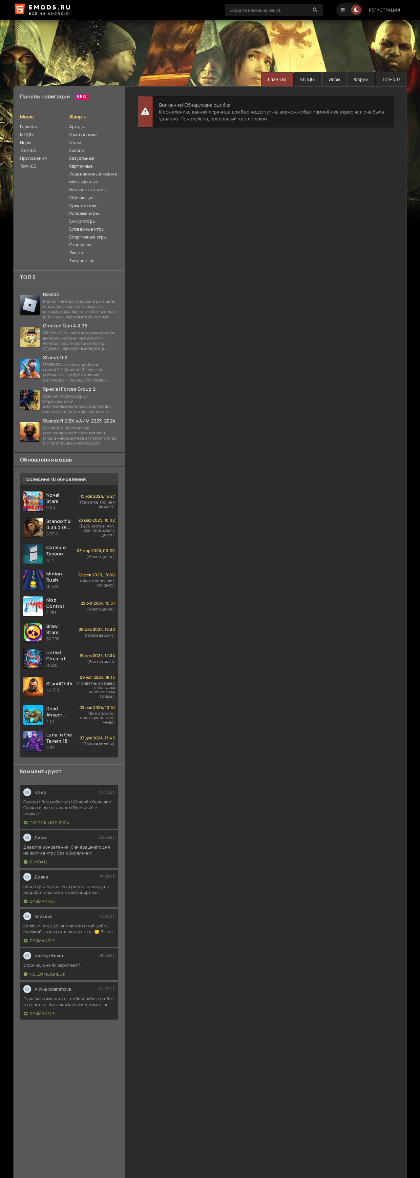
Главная (277, 79)
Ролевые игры (84, 213)
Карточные (81, 166)
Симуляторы (82, 221)
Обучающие (81, 197)
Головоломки (83, 134)
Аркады (77, 127)
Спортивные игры (88, 237)
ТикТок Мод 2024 (49, 822)
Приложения (33, 158)
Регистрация (384, 10)
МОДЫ (307, 79)
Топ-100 (391, 79)
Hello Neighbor (48, 974)
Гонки (75, 142)
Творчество (82, 260)
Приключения (83, 205)
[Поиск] (315, 10)
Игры (334, 79)
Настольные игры (88, 190)
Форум (361, 79)
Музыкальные (83, 182)
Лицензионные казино (93, 174)
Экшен (76, 253)
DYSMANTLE (42, 901)
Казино (77, 150)
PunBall (39, 862)
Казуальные (82, 158)
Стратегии (80, 245)
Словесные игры (87, 229)
